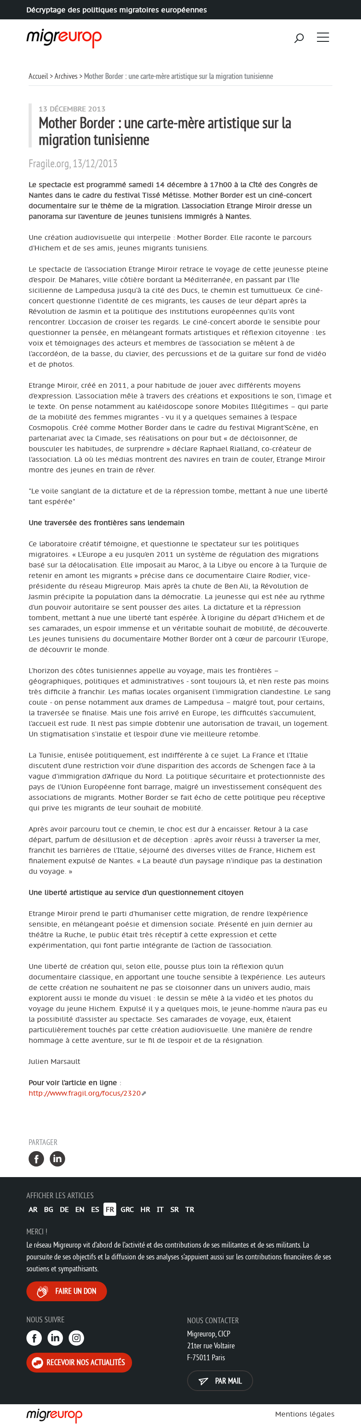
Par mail (228, 1381)
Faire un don (75, 1291)
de (64, 1209)
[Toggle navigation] (323, 37)
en (80, 1209)
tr (189, 1209)
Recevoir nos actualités (85, 1362)
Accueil (38, 76)
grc (127, 1209)
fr (110, 1209)
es (95, 1209)
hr (145, 1209)
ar (33, 1209)
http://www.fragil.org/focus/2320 (85, 1093)
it (160, 1209)
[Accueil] (62, 35)
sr (174, 1209)
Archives (66, 76)
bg (48, 1209)
